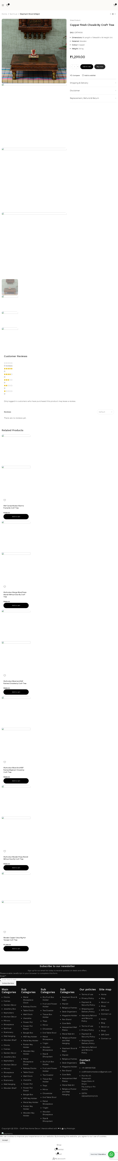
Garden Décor (10, 1005)
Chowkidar (47, 1029)
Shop (103, 1006)
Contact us (106, 1014)
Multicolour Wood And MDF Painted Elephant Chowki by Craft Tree (13, 770)
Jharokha (27, 1018)
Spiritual (13, 14)
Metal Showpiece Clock (28, 1000)
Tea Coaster (48, 1010)
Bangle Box (28, 1033)
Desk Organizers (69, 1011)
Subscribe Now (8, 983)
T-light (45, 1043)
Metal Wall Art (68, 1034)
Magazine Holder (69, 1015)
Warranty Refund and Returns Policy (89, 1018)
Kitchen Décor (10, 1016)
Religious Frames (69, 1008)
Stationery (8, 1032)
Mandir (65, 1004)
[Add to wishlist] (4, 500)
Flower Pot (28, 1022)
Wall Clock (27, 1014)
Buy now (100, 66)
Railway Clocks (29, 1006)
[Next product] (115, 14)
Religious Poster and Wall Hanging (69, 1041)
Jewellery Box (10, 1009)
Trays (45, 1021)
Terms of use (87, 994)
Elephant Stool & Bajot (30, 14)
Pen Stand (66, 1019)
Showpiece (9, 1024)
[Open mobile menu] (3, 5)
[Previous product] (110, 14)
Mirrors (7, 1020)
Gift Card (105, 1010)
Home (4, 14)
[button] (16, 516)
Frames (7, 1001)
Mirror (45, 1025)
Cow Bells (66, 1023)
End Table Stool (49, 1033)
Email (3, 976)
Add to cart (87, 66)
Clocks (7, 997)
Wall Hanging (9, 1036)
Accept (5, 1140)
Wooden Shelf (10, 1040)
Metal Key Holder (30, 1040)
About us (105, 1002)
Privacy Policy (88, 998)
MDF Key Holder (30, 1036)
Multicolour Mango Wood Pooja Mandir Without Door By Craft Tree (14, 594)
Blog (103, 998)
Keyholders (9, 1013)
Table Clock (28, 1010)
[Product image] (16, 481)
